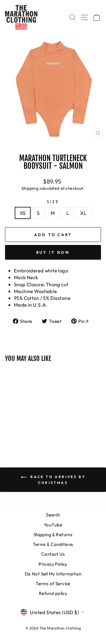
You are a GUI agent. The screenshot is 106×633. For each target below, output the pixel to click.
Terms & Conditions (53, 544)
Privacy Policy (53, 564)
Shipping (29, 188)
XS (23, 213)
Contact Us (53, 554)
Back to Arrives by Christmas (57, 480)
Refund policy (53, 593)
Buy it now (53, 252)
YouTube (53, 525)
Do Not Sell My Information (53, 574)
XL (83, 213)
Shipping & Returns (53, 534)
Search (53, 515)
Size (53, 201)
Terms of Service (53, 583)
